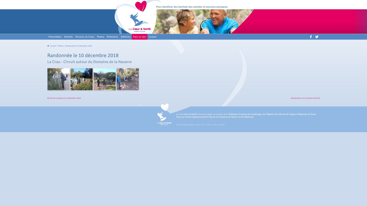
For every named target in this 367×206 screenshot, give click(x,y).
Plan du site (199, 125)
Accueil (53, 46)
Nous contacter (219, 125)
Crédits (209, 125)
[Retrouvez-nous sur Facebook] (311, 37)
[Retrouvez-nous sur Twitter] (317, 37)
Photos (61, 46)
